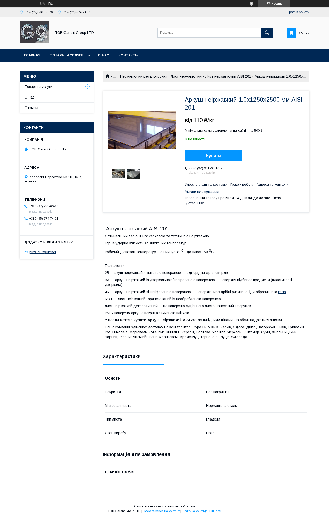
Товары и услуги (67, 55)
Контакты (128, 55)
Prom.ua (189, 506)
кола (282, 292)
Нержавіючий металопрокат (143, 76)
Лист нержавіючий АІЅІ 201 (228, 76)
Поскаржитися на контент (161, 511)
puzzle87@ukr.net (42, 252)
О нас (103, 55)
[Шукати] (267, 33)
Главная (32, 55)
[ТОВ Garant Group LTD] (34, 42)
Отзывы (31, 108)
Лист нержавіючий (186, 76)
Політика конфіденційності (201, 511)
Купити (213, 156)
